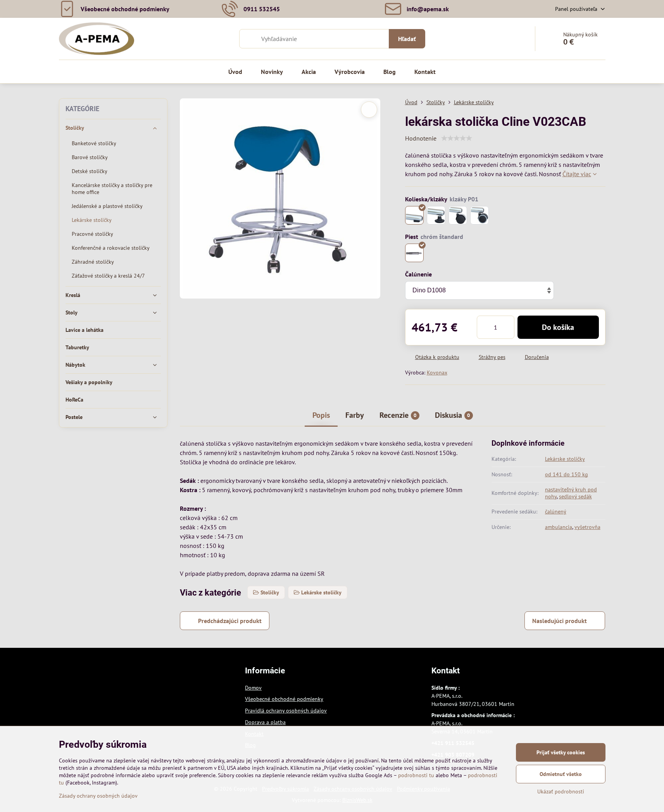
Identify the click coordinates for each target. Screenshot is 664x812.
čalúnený (555, 511)
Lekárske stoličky (565, 458)
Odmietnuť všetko (561, 774)
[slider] (456, 138)
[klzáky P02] (436, 215)
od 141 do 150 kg (566, 474)
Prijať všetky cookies (560, 752)
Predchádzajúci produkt (230, 621)
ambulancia (558, 527)
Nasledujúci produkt (559, 621)
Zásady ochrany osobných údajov (98, 795)
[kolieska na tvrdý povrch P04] (479, 215)
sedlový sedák (575, 496)
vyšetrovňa (587, 527)
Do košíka (558, 327)
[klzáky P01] (414, 215)
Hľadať (407, 39)
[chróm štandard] (414, 253)
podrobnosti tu (416, 775)
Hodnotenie (420, 138)
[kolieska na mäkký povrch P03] (457, 215)
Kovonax (437, 372)
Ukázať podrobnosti (560, 791)
